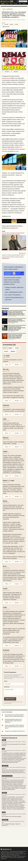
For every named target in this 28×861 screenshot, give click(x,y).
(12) (19, 17)
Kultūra (20, 3)
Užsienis (24, 3)
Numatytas (7, 71)
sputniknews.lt (6, 78)
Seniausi (17, 348)
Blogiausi (13, 351)
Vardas (5, 681)
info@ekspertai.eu (5, 258)
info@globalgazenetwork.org (6, 856)
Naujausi (10, 348)
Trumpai (7, 3)
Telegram (11, 24)
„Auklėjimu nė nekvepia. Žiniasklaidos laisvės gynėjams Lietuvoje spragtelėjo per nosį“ (13, 149)
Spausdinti (16, 71)
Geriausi (6, 351)
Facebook (6, 24)
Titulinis (2, 3)
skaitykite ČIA (14, 228)
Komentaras (7, 686)
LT (17, 1)
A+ (11, 71)
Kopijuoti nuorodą (5, 26)
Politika (11, 3)
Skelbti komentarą (10, 698)
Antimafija (15, 3)
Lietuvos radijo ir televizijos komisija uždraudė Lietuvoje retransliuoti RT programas (13, 233)
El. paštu (16, 24)
